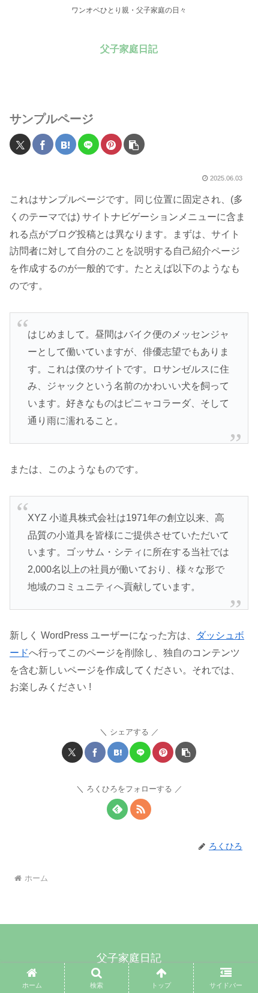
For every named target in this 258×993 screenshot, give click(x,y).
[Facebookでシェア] (42, 144)
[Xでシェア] (20, 144)
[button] (134, 144)
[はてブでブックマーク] (65, 144)
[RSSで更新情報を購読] (140, 809)
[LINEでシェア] (88, 144)
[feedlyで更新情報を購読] (117, 809)
